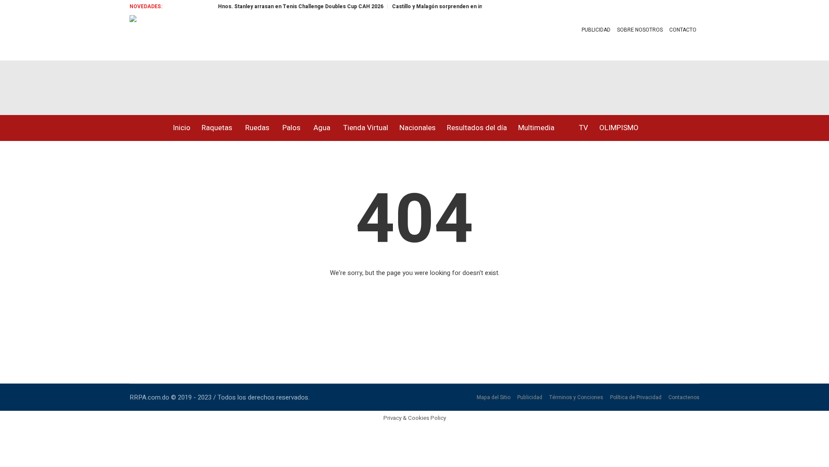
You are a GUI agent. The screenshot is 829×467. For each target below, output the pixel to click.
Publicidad (529, 397)
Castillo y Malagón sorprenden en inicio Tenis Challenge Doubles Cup (474, 6)
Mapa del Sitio (493, 397)
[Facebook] (115, 84)
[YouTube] (170, 84)
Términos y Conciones (576, 397)
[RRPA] (133, 84)
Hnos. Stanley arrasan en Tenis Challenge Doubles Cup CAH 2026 (294, 6)
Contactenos (683, 397)
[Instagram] (152, 84)
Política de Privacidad (635, 397)
